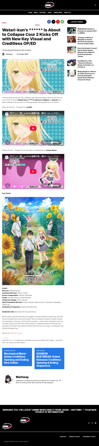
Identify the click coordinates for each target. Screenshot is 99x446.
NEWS (4, 23)
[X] (53, 22)
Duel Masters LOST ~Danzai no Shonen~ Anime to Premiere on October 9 (86, 64)
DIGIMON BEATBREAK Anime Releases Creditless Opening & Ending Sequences (48, 359)
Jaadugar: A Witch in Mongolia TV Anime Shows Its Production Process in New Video (86, 41)
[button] (95, 5)
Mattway (9, 54)
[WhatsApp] (62, 22)
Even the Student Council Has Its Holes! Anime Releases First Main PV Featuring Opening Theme (87, 52)
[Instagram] (89, 423)
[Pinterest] (58, 22)
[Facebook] (49, 22)
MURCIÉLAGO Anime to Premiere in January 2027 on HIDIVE (87, 31)
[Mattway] (4, 54)
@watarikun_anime (15, 333)
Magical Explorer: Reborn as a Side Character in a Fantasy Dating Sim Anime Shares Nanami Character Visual (87, 76)
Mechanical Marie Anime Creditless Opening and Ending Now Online (16, 358)
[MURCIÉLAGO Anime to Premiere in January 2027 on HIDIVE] (71, 30)
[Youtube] (95, 423)
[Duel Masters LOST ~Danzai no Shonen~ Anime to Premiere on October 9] (71, 62)
